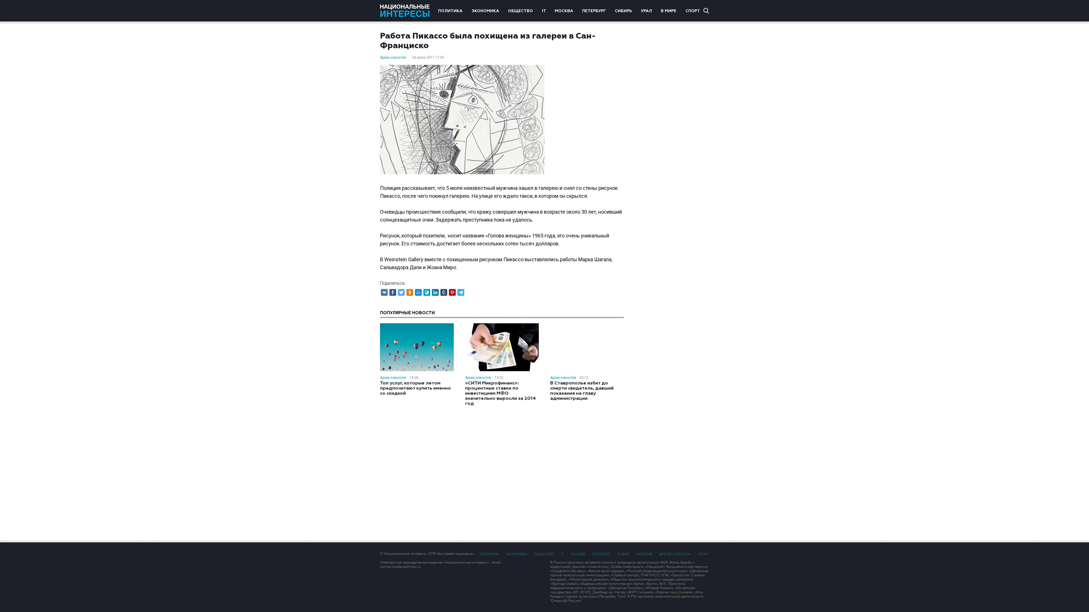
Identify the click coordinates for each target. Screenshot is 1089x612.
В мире (668, 11)
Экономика (485, 11)
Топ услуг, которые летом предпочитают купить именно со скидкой (415, 388)
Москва (564, 11)
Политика (450, 11)
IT (544, 11)
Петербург (594, 11)
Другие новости (674, 554)
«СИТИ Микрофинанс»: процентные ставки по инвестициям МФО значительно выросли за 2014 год (500, 393)
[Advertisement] (672, 121)
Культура (644, 554)
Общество (520, 11)
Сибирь (623, 11)
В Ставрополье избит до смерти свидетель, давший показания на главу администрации (582, 391)
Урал (646, 11)
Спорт (692, 11)
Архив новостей (393, 58)
